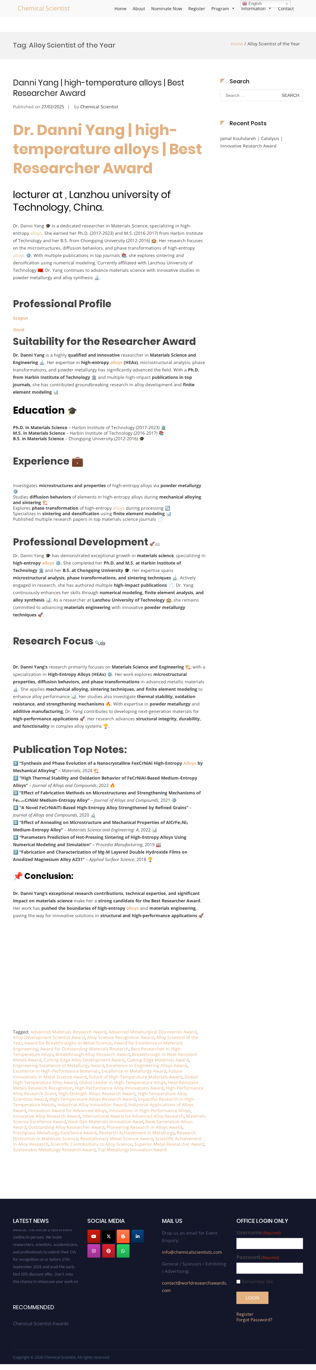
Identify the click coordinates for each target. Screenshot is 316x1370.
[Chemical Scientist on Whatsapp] (123, 1251)
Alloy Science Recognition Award (120, 1037)
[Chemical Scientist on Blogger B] (123, 1236)
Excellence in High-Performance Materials (56, 1071)
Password (257, 1257)
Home (120, 8)
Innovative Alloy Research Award (46, 1116)
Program (220, 8)
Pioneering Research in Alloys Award (144, 1127)
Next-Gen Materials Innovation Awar (105, 1121)
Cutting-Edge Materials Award (158, 1060)
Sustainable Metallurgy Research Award (54, 1150)
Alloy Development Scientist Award (49, 1037)
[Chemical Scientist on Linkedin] (137, 1236)
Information (253, 8)
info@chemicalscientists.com (192, 1252)
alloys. (36, 233)
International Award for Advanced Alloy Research (133, 1116)
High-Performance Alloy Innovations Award (119, 1088)
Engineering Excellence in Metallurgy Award (58, 1065)
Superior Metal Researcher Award (169, 1144)
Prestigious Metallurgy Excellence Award (55, 1133)
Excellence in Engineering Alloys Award (146, 1065)
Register (196, 8)
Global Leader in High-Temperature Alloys (122, 1082)
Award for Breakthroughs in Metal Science (68, 1043)
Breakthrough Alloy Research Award (93, 1054)
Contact (286, 8)
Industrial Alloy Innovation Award (91, 1104)
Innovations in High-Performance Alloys (149, 1110)
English (254, 3)
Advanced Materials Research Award (68, 1032)
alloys (19, 255)
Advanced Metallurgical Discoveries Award (153, 1032)
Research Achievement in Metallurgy (137, 1133)
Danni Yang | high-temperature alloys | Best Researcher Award (98, 88)
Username (258, 1232)
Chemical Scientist (44, 8)
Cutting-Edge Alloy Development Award (84, 1060)
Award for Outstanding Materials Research (84, 1049)
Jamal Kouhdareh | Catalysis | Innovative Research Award (251, 142)
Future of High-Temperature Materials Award (135, 1077)
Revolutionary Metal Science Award (116, 1138)
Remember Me (257, 1282)
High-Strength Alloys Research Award (96, 1093)
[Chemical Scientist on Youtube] (93, 1236)
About (139, 8)
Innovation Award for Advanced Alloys (67, 1110)
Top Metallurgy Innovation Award (132, 1150)
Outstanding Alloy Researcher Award (66, 1127)
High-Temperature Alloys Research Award (92, 1099)
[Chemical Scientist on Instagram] (93, 1251)
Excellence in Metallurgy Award (134, 1071)
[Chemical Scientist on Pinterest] (108, 1251)
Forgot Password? (254, 1319)
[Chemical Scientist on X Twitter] (108, 1236)
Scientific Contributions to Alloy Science (91, 1144)
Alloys (189, 763)
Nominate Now (166, 8)
